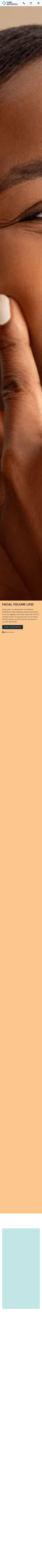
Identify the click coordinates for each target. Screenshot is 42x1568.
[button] (38, 3)
